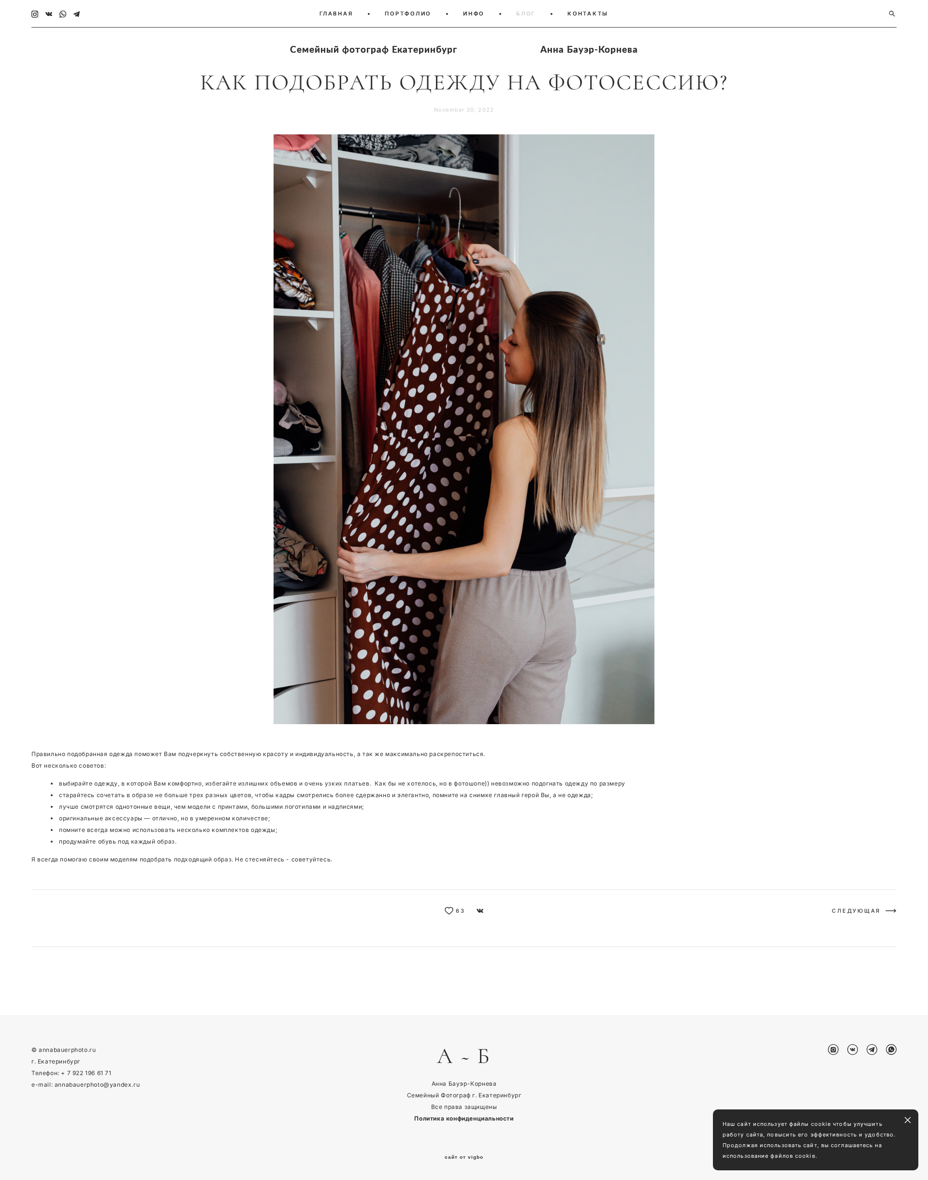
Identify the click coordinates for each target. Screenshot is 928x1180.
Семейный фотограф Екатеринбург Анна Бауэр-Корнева (464, 49)
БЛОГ (526, 13)
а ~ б (464, 1056)
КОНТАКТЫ (588, 13)
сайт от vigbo (464, 1157)
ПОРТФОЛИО (408, 13)
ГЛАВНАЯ (336, 13)
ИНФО (473, 13)
